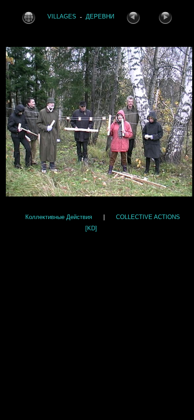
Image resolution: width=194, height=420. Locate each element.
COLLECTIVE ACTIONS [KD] (132, 223)
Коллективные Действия (58, 217)
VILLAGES (61, 17)
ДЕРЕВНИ (100, 17)
